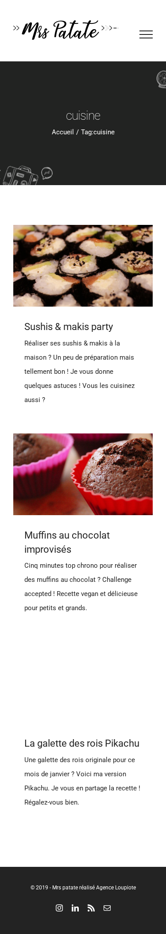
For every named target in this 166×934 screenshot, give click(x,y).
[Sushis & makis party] (83, 266)
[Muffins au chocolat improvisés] (83, 474)
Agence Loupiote (116, 888)
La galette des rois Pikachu (81, 743)
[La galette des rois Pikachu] (83, 682)
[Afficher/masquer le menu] (146, 34)
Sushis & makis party (68, 326)
